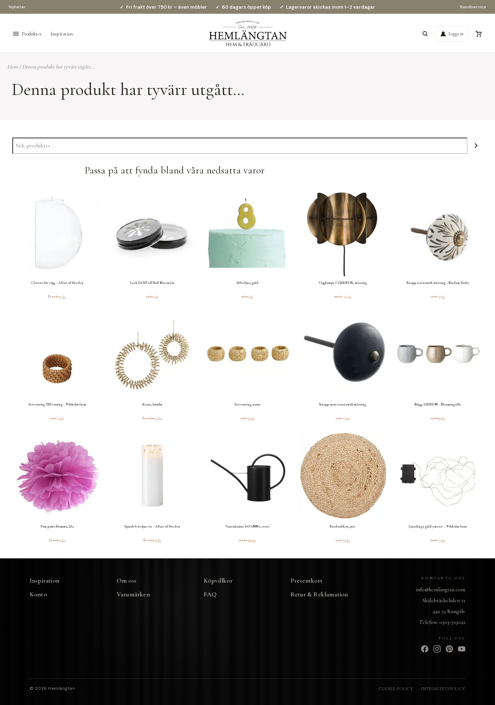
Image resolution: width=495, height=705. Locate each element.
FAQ (210, 594)
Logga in (456, 34)
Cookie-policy (396, 688)
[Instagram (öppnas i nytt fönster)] (437, 648)
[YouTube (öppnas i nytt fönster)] (461, 648)
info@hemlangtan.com (440, 589)
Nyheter (17, 7)
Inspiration (61, 34)
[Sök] (425, 34)
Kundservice (473, 7)
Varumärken (133, 594)
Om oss (126, 580)
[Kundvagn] (478, 34)
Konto (38, 594)
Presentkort (307, 580)
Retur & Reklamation (319, 594)
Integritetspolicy (443, 688)
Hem (12, 66)
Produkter (32, 34)
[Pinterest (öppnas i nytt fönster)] (449, 648)
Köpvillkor (218, 580)
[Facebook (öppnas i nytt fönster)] (424, 648)
